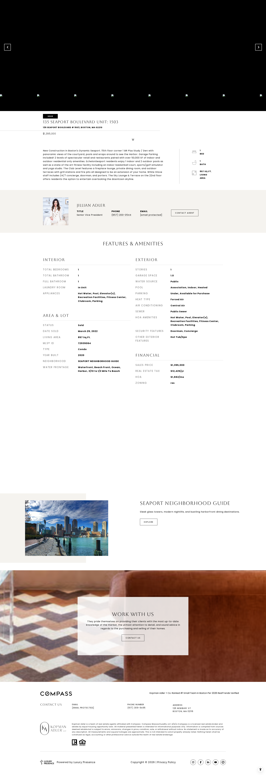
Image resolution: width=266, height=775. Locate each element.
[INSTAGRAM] (193, 762)
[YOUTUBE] (215, 762)
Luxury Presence (84, 762)
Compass (183, 724)
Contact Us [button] (133, 637)
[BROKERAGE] (223, 762)
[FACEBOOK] (200, 762)
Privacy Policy (166, 762)
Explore (148, 522)
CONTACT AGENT (184, 213)
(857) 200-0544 (121, 215)
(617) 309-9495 (136, 707)
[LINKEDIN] (208, 762)
